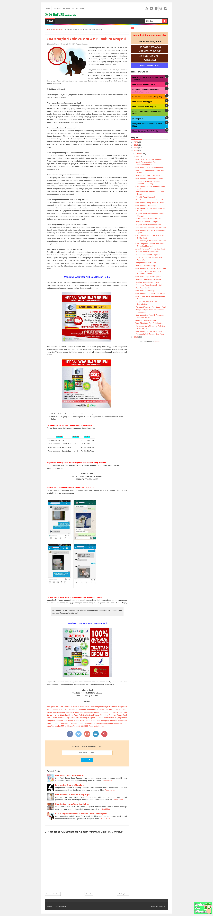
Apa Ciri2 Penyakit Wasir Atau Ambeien (150, 241)
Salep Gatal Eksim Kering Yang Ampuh (148, 97)
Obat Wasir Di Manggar (142, 102)
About (48, 8)
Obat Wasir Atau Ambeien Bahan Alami (150, 200)
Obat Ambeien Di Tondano (145, 205)
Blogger (157, 341)
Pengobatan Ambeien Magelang (69, 784)
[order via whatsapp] (203, 914)
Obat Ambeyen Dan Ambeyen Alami (149, 178)
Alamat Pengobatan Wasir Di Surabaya (150, 227)
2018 (136, 148)
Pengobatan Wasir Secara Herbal (148, 285)
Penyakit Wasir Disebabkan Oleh (148, 225)
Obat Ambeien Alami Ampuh (144, 106)
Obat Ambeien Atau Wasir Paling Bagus (72, 794)
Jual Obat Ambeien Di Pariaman (147, 175)
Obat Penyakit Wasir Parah (78, 707)
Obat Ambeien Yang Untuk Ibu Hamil (149, 203)
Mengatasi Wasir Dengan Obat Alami (149, 334)
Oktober (139, 154)
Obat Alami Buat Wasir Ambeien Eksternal (77, 715)
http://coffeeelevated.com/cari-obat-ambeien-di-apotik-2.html (103, 723)
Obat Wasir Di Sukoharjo (145, 291)
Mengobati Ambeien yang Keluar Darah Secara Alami (68, 720)
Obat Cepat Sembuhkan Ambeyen (148, 159)
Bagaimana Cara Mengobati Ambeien (69, 709)
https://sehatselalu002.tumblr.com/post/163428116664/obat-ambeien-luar (75, 726)
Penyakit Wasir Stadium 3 (145, 197)
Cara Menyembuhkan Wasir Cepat (148, 331)
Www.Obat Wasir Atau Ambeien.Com (149, 323)
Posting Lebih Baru (52, 894)
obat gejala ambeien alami (57, 707)
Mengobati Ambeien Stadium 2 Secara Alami (107, 709)
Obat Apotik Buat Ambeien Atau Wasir (150, 167)
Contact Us (57, 8)
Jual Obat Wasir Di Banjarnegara (148, 279)
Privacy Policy (68, 8)
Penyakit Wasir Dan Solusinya (147, 252)
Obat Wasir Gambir (142, 288)
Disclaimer (80, 8)
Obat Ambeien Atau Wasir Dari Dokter (72, 803)
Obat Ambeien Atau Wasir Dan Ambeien (150, 268)
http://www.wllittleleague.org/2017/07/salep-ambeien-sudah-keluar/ (73, 712)
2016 (136, 337)
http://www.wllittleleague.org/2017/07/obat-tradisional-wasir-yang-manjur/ (99, 718)
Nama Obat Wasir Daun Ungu (58, 718)
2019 (136, 145)
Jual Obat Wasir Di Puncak (145, 320)
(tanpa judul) (137, 119)
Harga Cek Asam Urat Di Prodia (145, 131)
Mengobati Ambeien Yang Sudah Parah (150, 307)
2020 (136, 142)
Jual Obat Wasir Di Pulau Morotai (148, 219)
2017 (136, 151)
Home (50, 21)
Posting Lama (123, 894)
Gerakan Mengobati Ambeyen (147, 282)
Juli (137, 156)
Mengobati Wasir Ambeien (145, 263)
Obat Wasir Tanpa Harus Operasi (69, 775)
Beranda (89, 894)
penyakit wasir (83, 44)
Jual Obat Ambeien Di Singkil (146, 222)
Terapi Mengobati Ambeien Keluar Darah (110, 715)
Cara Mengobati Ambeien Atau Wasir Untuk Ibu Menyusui (81, 813)
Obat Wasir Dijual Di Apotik (143, 85)
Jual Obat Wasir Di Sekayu (145, 266)
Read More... (108, 781)
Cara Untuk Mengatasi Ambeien (104, 720)
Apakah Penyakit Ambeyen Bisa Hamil (150, 249)
